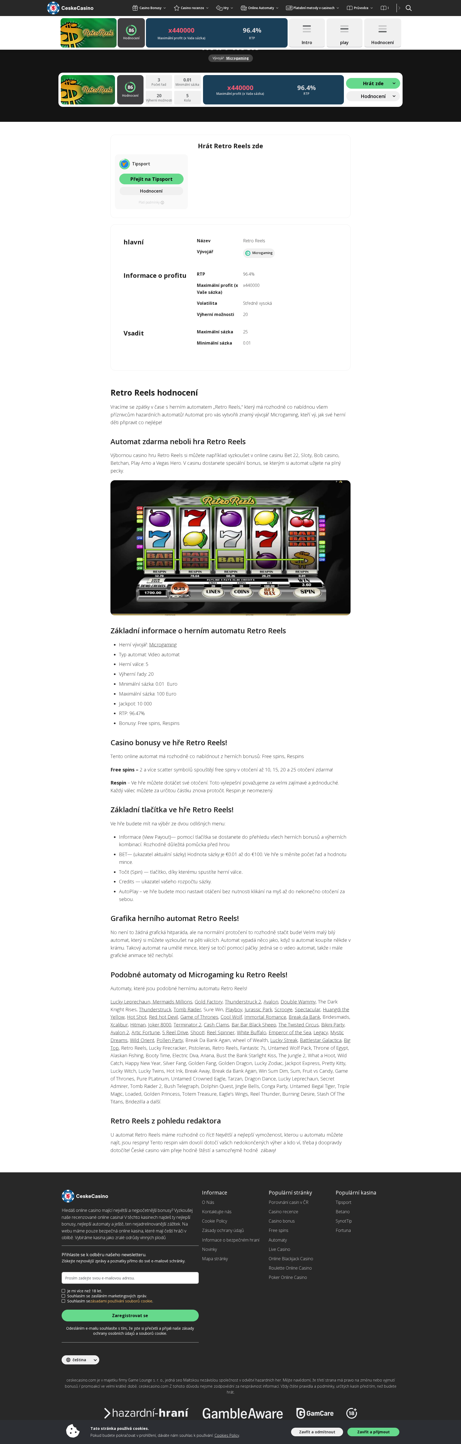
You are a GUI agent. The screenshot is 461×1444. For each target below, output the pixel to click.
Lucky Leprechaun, (131, 1001)
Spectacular (307, 1009)
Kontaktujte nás (217, 1212)
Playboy (233, 1009)
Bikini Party (332, 1024)
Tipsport (343, 1202)
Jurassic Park (258, 1009)
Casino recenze (283, 1212)
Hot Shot (136, 1017)
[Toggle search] (409, 8)
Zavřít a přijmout (373, 1431)
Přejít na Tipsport (151, 179)
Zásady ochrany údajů (223, 1230)
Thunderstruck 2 (243, 1001)
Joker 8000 (159, 1024)
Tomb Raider (187, 1009)
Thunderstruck (155, 1009)
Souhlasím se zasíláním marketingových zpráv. (107, 1296)
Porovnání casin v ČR (288, 1202)
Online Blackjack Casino (291, 1259)
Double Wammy (298, 1001)
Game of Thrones (199, 1017)
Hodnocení (151, 191)
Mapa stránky (215, 1259)
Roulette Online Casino (290, 1268)
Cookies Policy (226, 1435)
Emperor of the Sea (290, 1032)
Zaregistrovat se (130, 1315)
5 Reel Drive (175, 1032)
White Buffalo (251, 1032)
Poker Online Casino (288, 1277)
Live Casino (279, 1249)
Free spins (278, 1230)
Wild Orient (142, 1040)
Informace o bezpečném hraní (230, 1240)
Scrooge (283, 1009)
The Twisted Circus (299, 1024)
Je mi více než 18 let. (84, 1291)
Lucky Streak (283, 1040)
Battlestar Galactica (320, 1040)
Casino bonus (282, 1221)
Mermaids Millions (172, 1001)
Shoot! (197, 1032)
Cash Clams (216, 1024)
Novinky (209, 1249)
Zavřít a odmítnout (317, 1431)
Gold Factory (208, 1001)
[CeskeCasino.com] (77, 8)
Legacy (320, 1032)
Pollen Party (170, 1040)
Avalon (271, 1001)
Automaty (278, 1240)
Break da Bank (304, 1017)
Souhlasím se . (110, 1301)
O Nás (208, 1202)
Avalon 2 (119, 1032)
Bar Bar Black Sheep (254, 1024)
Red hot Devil (163, 1017)
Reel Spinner (221, 1032)
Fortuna (343, 1230)
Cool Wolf (231, 1017)
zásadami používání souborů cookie (121, 1301)
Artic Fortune (146, 1032)
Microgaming (237, 58)
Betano (343, 1212)
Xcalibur (119, 1024)
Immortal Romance (265, 1017)
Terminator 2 (187, 1024)
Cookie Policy (214, 1221)
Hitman (138, 1024)
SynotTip (344, 1221)
